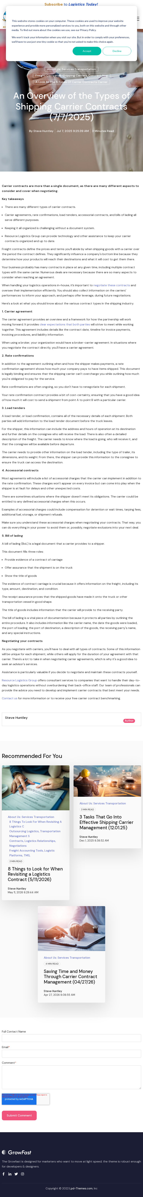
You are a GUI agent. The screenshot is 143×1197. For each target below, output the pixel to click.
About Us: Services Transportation (71, 69)
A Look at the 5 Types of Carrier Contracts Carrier (71, 82)
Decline (117, 51)
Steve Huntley (43, 131)
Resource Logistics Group (19, 680)
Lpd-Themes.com (81, 1188)
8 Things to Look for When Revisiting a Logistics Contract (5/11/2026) (35, 874)
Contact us (9, 698)
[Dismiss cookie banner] (130, 14)
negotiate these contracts (111, 285)
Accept (87, 51)
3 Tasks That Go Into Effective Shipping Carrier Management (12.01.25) (107, 822)
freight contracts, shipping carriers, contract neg (71, 75)
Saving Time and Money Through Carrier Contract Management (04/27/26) (70, 976)
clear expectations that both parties (65, 324)
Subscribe (54, 4)
